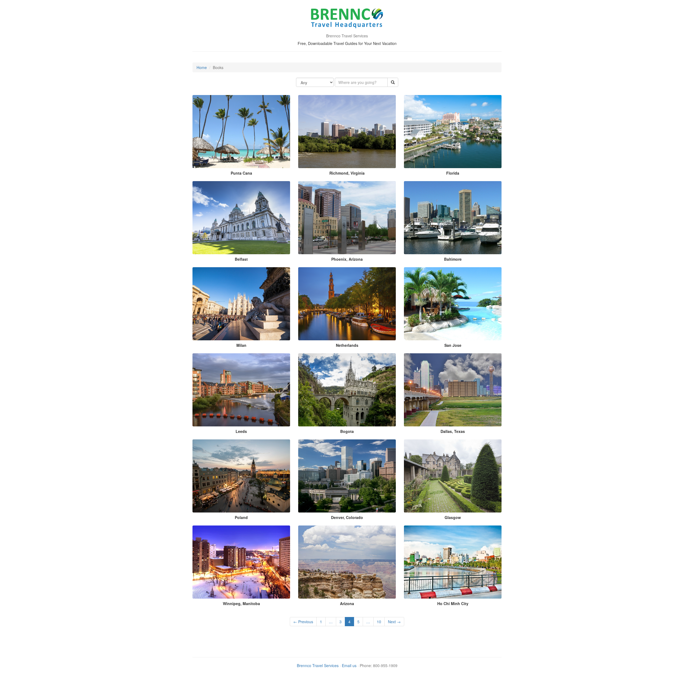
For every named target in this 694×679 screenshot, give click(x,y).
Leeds (241, 431)
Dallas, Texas (453, 431)
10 (379, 621)
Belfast (241, 259)
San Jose (452, 345)
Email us (349, 665)
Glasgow (453, 517)
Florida (452, 173)
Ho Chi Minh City (452, 603)
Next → (394, 621)
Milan (241, 345)
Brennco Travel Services (318, 665)
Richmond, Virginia (347, 173)
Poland (241, 517)
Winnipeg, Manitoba (241, 603)
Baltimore (453, 259)
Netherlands (347, 345)
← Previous (303, 621)
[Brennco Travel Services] (347, 19)
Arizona (347, 603)
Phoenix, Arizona (347, 259)
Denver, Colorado (347, 517)
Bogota (347, 431)
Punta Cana (241, 173)
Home (202, 67)
